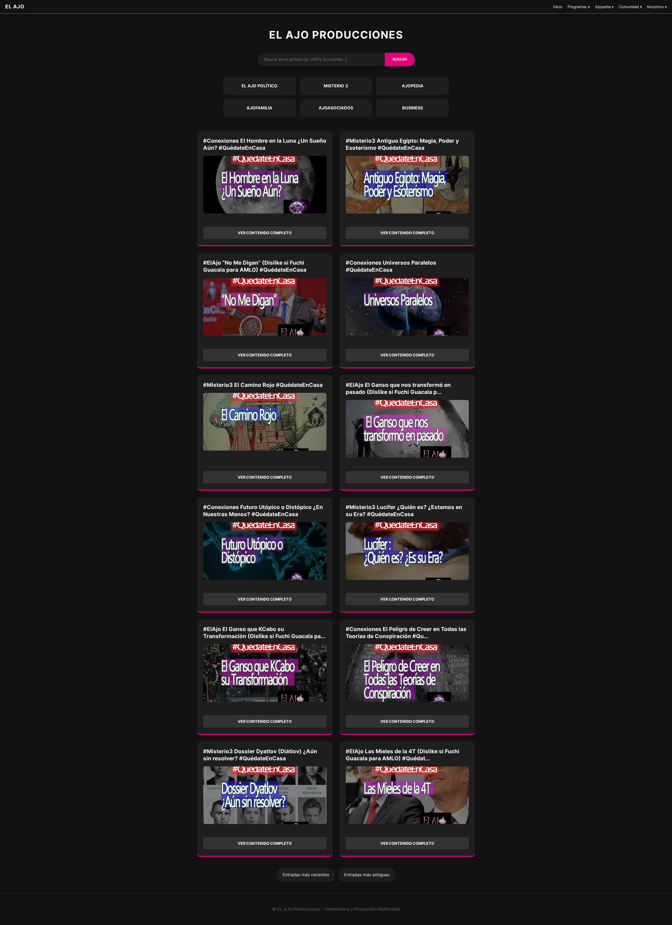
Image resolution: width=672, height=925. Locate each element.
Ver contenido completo (265, 233)
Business (412, 107)
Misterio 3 (336, 85)
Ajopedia (412, 85)
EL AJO (15, 6)
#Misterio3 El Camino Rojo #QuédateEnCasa (263, 385)
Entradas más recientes (306, 874)
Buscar (400, 59)
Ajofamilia (259, 107)
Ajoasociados (336, 107)
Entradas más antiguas (366, 874)
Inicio (557, 6)
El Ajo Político (259, 85)
